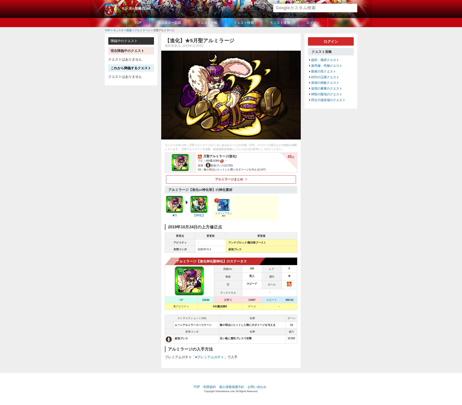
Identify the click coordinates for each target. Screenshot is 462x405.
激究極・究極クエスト (326, 65)
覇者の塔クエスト (323, 71)
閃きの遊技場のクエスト (328, 100)
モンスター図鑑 (169, 22)
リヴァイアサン (223, 213)
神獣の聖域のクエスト (326, 94)
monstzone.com (226, 391)
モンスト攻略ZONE (136, 8)
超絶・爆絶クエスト (325, 60)
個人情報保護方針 (231, 387)
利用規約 (209, 387)
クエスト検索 (244, 22)
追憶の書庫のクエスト (326, 88)
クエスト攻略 (207, 22)
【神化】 (199, 215)
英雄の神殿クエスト (325, 83)
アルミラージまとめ (229, 179)
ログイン (313, 22)
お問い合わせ (257, 387)
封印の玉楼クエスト (325, 77)
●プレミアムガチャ (209, 357)
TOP (138, 22)
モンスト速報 (280, 22)
